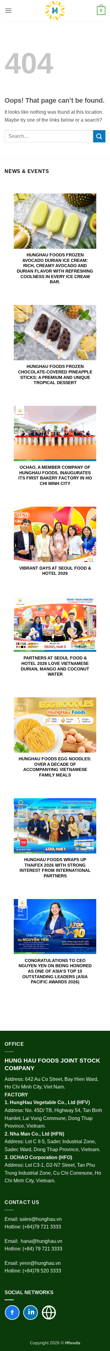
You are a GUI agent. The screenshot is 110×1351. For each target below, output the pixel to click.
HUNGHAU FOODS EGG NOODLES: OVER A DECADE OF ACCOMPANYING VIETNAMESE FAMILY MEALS (55, 767)
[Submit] (99, 136)
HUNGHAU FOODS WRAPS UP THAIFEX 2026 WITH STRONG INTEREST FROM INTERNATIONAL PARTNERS (55, 867)
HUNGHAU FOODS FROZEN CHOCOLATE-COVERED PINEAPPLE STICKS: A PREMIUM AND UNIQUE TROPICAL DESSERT (55, 374)
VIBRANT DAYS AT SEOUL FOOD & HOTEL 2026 (55, 571)
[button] (8, 10)
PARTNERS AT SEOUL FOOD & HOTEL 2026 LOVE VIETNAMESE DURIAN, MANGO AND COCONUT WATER (55, 666)
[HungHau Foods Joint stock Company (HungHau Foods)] (55, 10)
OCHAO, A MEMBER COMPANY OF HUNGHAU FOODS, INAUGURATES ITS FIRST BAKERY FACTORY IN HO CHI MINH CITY (55, 475)
